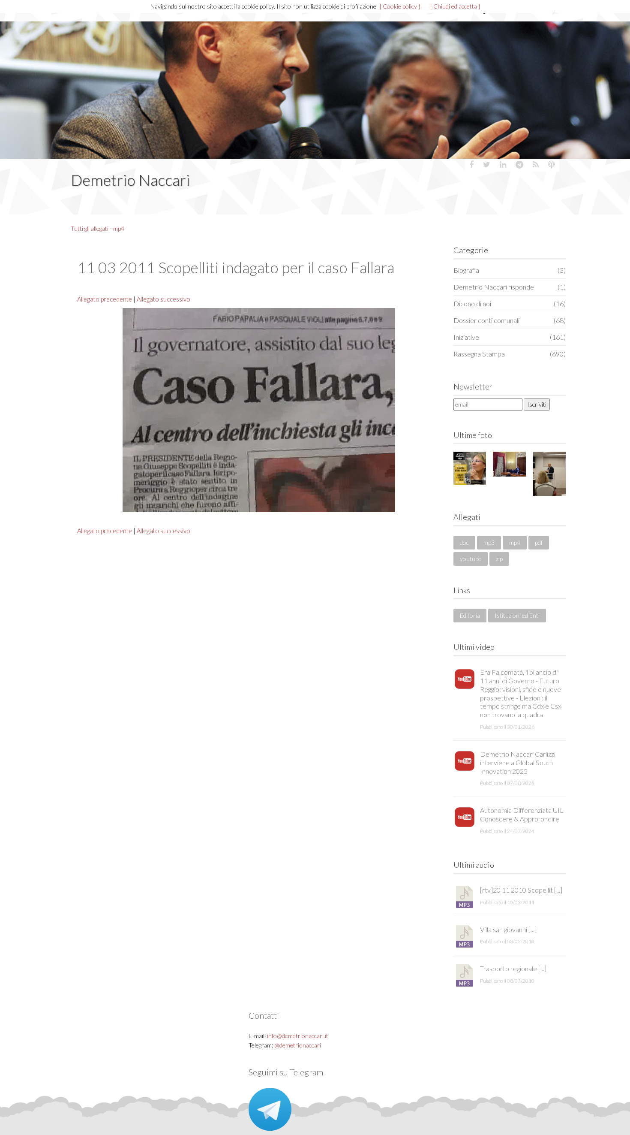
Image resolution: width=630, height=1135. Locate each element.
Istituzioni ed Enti (517, 615)
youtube (470, 558)
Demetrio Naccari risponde (509, 287)
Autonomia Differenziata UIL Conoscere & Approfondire (522, 814)
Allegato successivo (163, 299)
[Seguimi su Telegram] (270, 1108)
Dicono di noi (509, 303)
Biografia (509, 270)
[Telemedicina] (549, 473)
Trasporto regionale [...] (513, 968)
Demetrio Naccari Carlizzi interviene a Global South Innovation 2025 (517, 762)
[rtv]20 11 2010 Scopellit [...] (521, 890)
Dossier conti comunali (509, 320)
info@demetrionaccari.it (297, 1035)
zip (499, 558)
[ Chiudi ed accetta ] (455, 6)
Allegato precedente (104, 299)
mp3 (489, 542)
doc (464, 542)
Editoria (470, 615)
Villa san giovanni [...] (508, 929)
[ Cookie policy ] (400, 6)
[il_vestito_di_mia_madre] (469, 468)
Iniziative (509, 337)
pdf (539, 542)
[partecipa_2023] (509, 464)
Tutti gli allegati (89, 228)
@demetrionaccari (297, 1045)
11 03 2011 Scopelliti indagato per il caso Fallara (235, 267)
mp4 (118, 228)
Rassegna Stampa (509, 354)
